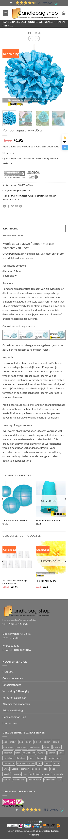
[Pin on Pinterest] (20, 206)
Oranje (15, 768)
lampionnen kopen (25, 763)
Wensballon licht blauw (48, 520)
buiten (47, 741)
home (28, 33)
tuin (25, 774)
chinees (47, 747)
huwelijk (32, 195)
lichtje (56, 763)
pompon (15, 199)
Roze (45, 768)
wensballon (49, 779)
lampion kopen (54, 758)
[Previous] (8, 76)
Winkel (39, 33)
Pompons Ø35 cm (21, 190)
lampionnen (50, 195)
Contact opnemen (12, 678)
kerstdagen (8, 758)
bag (21, 741)
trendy (6, 774)
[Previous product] (37, 38)
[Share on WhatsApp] (4, 206)
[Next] (60, 76)
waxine (6, 779)
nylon (6, 768)
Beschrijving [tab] (10, 228)
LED (39, 763)
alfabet (13, 741)
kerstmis (21, 758)
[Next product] (30, 38)
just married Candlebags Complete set (14, 582)
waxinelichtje (19, 779)
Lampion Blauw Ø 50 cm (14, 520)
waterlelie (58, 774)
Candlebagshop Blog (14, 716)
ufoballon (34, 774)
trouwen (17, 774)
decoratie (7, 752)
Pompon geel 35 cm (46, 580)
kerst (60, 752)
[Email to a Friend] (16, 206)
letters (48, 763)
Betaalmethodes (11, 684)
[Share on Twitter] (12, 206)
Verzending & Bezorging (16, 691)
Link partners (9, 723)
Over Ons (8, 671)
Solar (52, 768)
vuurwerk (46, 774)
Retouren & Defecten (14, 697)
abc (5, 741)
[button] (5, 13)
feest (24, 195)
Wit (59, 779)
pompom (6, 199)
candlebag (8, 747)
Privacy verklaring (12, 710)
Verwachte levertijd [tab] (15, 235)
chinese (57, 747)
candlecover (34, 747)
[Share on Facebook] (8, 206)
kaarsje (52, 752)
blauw (10, 195)
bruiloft (17, 195)
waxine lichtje (35, 779)
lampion (40, 195)
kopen (31, 758)
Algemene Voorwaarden (16, 703)
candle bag (21, 747)
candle (56, 741)
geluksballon (29, 752)
